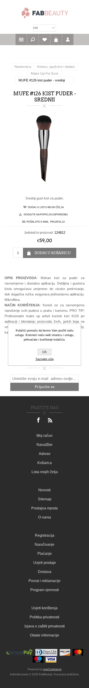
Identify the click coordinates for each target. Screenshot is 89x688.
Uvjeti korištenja (44, 608)
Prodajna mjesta (44, 508)
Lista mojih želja (44, 472)
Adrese (44, 454)
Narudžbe (44, 445)
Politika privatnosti (44, 617)
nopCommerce (52, 669)
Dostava (44, 572)
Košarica (56, 39)
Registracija (44, 535)
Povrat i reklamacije (44, 581)
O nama (44, 517)
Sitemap (44, 499)
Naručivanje (44, 544)
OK (44, 352)
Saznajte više (45, 359)
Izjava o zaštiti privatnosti (44, 626)
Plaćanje (44, 553)
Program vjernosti (44, 590)
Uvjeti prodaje (44, 563)
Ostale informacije (44, 635)
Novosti (44, 490)
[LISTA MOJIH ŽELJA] (44, 39)
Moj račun (44, 435)
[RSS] (50, 420)
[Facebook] (38, 420)
